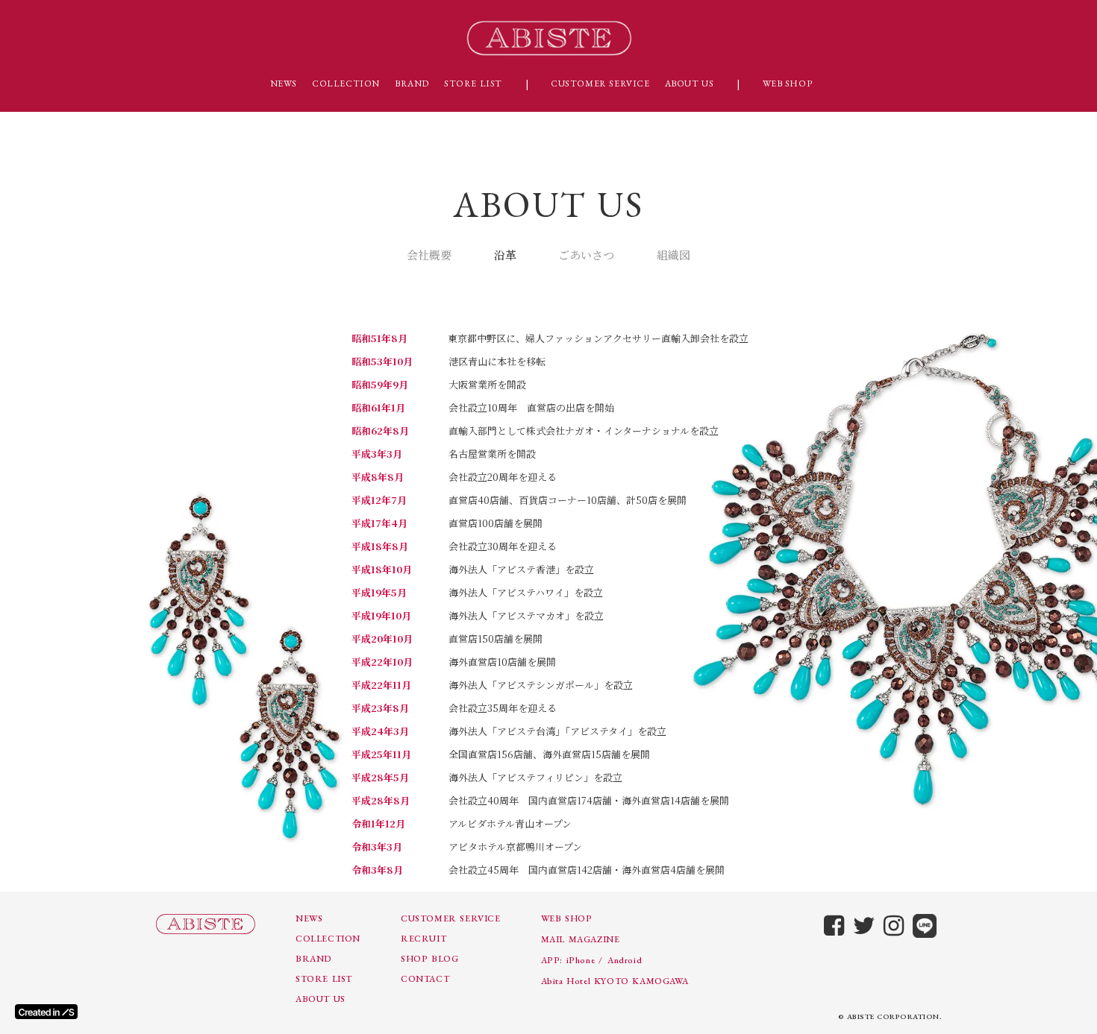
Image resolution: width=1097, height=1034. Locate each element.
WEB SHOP (788, 83)
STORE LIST (473, 83)
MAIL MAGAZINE (580, 939)
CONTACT (425, 978)
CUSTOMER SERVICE (600, 83)
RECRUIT (423, 938)
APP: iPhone (568, 960)
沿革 (505, 254)
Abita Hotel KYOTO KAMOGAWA (615, 981)
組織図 (673, 254)
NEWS (283, 83)
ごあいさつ (586, 254)
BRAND (412, 83)
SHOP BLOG (429, 958)
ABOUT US (689, 83)
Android (624, 960)
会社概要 (429, 254)
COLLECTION (346, 83)
